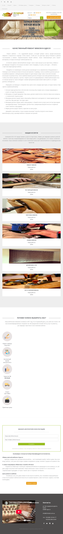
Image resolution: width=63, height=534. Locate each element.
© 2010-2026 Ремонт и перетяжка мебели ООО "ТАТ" (31, 528)
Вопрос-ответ (46, 5)
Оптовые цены (23, 5)
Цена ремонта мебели (9, 473)
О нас (3, 5)
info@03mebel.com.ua (49, 513)
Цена (29, 513)
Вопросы (30, 509)
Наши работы (31, 167)
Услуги (9, 5)
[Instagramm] (7, 2)
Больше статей (31, 483)
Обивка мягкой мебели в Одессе (12, 457)
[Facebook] (1, 2)
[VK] (4, 2)
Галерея (31, 5)
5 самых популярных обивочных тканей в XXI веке (18, 464)
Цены (15, 5)
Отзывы (38, 5)
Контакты (4, 9)
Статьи (54, 5)
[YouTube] (11, 2)
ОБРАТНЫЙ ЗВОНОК (55, 17)
